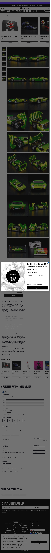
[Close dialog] (48, 263)
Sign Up (37, 288)
